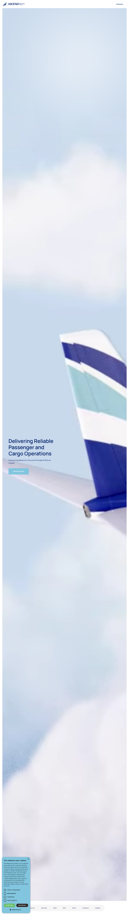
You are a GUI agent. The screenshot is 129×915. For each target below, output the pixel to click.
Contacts (119, 4)
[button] (18, 471)
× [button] (28, 859)
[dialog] (16, 885)
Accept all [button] (9, 905)
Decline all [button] (22, 905)
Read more (7, 886)
